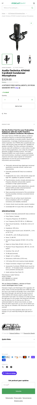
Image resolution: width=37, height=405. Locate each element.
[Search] (32, 8)
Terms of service (26, 398)
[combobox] (18, 8)
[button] (3, 3)
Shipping (4, 82)
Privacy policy (18, 398)
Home (3, 13)
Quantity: (4, 95)
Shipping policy (18, 401)
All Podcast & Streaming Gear (16, 13)
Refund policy (9, 398)
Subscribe (18, 391)
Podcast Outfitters (14, 333)
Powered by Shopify (29, 333)
